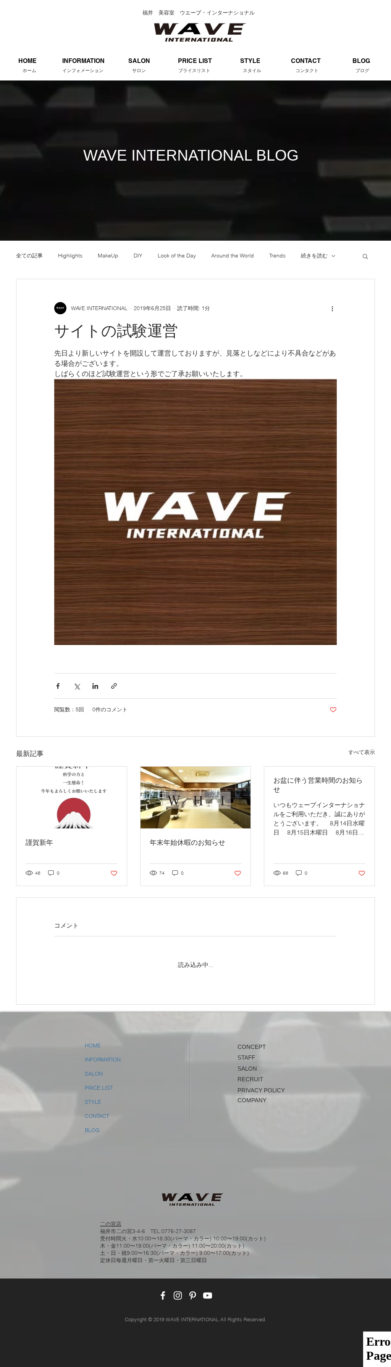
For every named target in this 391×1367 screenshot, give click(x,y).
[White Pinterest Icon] (192, 1289)
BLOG (92, 1124)
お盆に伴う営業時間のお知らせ (318, 785)
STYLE (93, 1095)
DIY (138, 255)
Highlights (70, 255)
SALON (94, 1067)
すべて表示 (361, 752)
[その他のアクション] (332, 308)
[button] (365, 256)
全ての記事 (29, 255)
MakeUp (108, 255)
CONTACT (97, 1109)
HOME (93, 1039)
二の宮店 (110, 1217)
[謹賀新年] (71, 797)
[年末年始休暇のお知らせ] (196, 797)
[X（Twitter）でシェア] (76, 686)
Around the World (232, 255)
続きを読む (314, 255)
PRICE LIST (99, 1081)
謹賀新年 (39, 842)
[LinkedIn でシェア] (95, 686)
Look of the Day (177, 255)
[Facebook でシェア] (57, 686)
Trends (277, 255)
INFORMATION (103, 1053)
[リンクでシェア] (114, 686)
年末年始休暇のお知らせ (187, 842)
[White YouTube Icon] (207, 1289)
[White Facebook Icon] (162, 1289)
